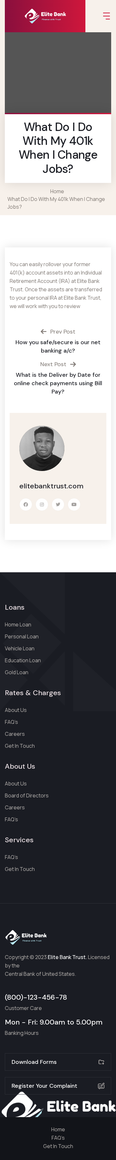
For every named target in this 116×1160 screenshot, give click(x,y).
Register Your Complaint (44, 1086)
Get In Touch (20, 745)
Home (58, 191)
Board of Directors (27, 795)
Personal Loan (22, 636)
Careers (15, 733)
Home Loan (18, 624)
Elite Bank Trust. (67, 957)
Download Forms (34, 1062)
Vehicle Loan (19, 648)
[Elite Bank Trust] (45, 16)
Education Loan (23, 660)
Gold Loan (16, 672)
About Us (16, 710)
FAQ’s (11, 721)
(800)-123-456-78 (36, 997)
